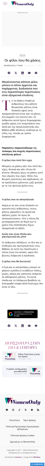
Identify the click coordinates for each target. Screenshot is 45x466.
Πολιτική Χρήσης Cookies (22, 435)
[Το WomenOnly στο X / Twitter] (25, 410)
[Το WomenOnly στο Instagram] (13, 410)
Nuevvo (18, 457)
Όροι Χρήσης (29, 420)
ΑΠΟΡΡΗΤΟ (38, 464)
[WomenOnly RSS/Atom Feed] (38, 410)
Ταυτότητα (14, 420)
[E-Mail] (29, 73)
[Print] (36, 73)
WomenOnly (22, 401)
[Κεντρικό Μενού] (5, 3)
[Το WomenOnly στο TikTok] (19, 410)
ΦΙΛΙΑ (22, 55)
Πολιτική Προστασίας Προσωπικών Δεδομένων (22, 428)
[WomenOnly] (22, 3)
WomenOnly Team (13, 65)
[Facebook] (9, 73)
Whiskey (36, 457)
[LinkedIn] (22, 73)
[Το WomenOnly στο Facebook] (7, 410)
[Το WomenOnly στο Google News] (32, 410)
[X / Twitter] (16, 73)
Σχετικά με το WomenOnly (22, 441)
